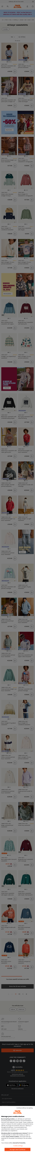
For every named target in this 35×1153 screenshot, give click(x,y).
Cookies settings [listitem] (18, 1146)
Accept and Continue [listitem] (17, 1150)
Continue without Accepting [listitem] (24, 1108)
